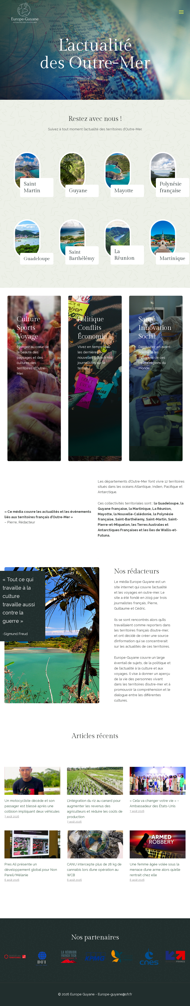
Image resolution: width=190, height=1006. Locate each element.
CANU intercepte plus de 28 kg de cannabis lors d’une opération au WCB (94, 869)
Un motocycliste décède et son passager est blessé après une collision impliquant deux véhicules (32, 806)
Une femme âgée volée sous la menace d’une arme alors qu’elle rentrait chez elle (155, 869)
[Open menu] (181, 12)
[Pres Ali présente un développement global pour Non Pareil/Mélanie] (32, 844)
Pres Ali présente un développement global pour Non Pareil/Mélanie (30, 869)
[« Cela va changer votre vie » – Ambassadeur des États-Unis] (158, 781)
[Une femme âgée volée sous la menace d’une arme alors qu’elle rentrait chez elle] (158, 844)
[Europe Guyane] (24, 12)
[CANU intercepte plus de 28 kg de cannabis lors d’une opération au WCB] (95, 844)
